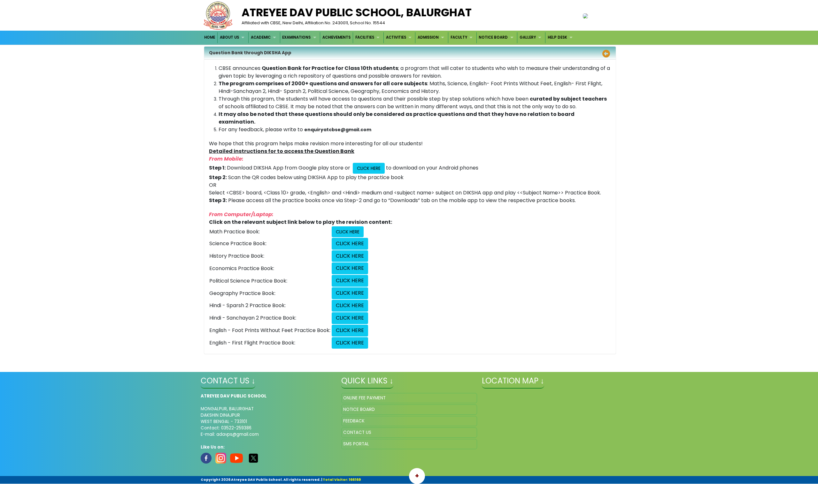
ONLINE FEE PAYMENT (364, 398)
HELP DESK (557, 37)
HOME (209, 37)
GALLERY (528, 37)
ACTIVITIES (396, 37)
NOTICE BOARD (493, 37)
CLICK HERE (369, 168)
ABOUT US (229, 37)
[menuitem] (210, 37)
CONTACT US (357, 432)
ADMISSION (428, 37)
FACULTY (459, 37)
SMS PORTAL (356, 444)
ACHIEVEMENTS (336, 37)
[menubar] (389, 37)
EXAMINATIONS (296, 37)
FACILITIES (364, 37)
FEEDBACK (354, 421)
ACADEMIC (261, 37)
